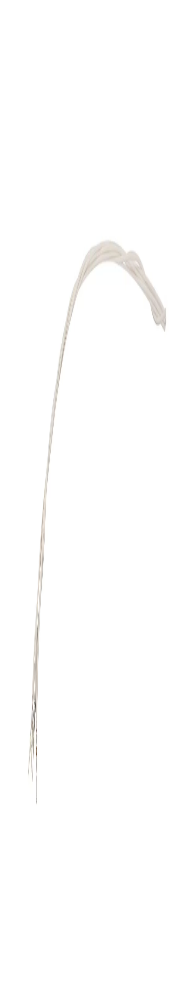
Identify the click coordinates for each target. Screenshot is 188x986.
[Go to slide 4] (5, 588)
